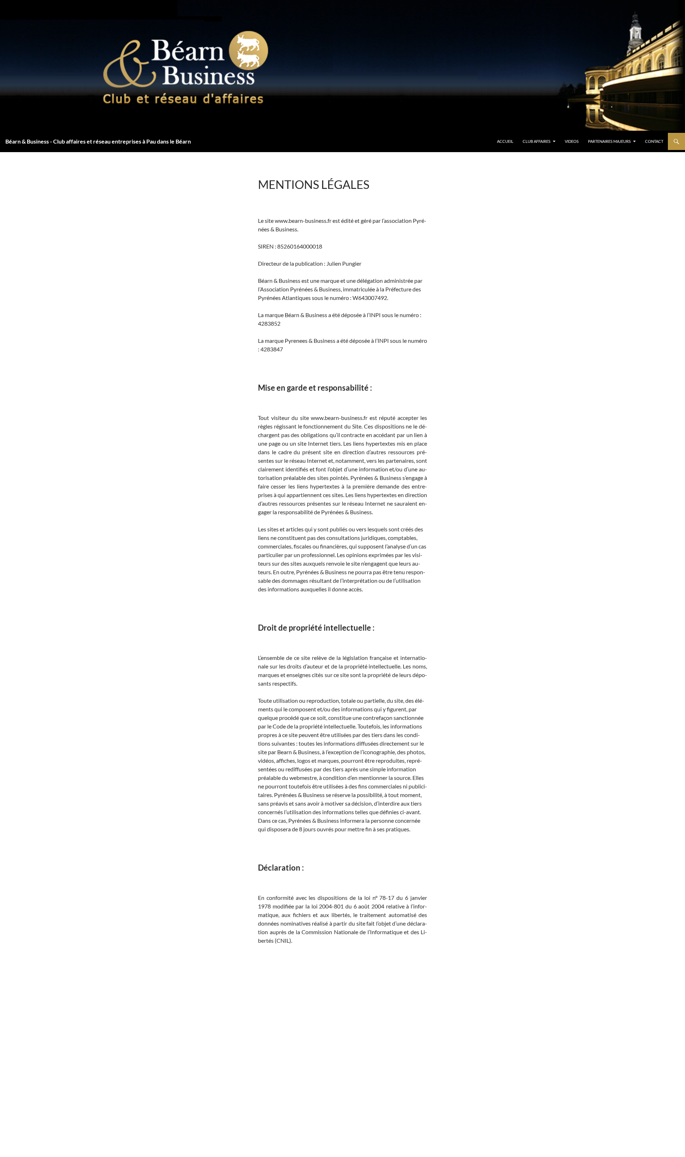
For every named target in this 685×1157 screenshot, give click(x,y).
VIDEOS (572, 141)
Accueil (505, 141)
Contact (654, 141)
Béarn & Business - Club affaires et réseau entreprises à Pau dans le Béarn (98, 141)
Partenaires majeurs (609, 141)
